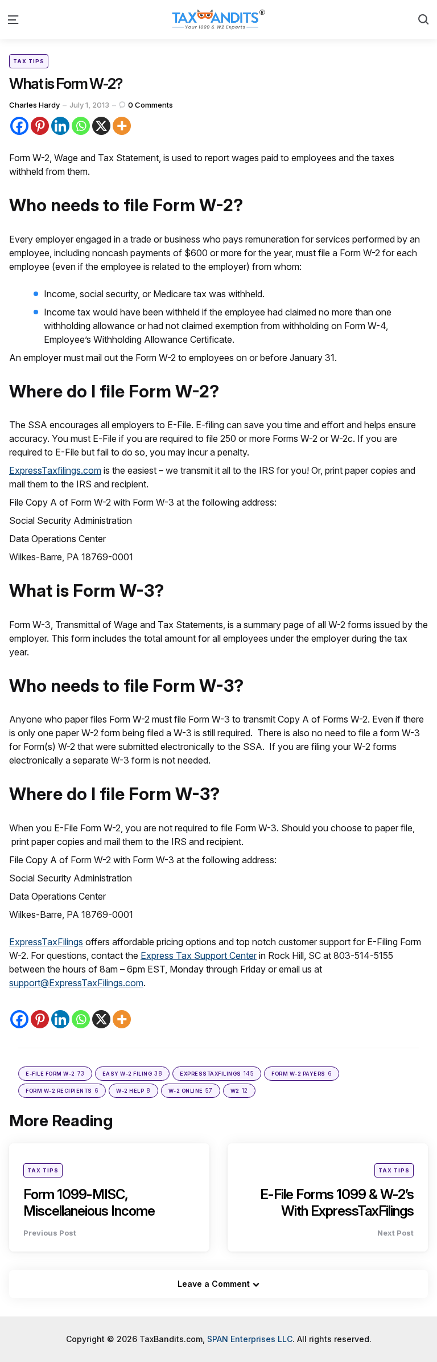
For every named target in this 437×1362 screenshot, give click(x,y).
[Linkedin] (60, 126)
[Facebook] (19, 126)
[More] (122, 126)
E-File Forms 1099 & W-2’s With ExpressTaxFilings (337, 1202)
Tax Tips (28, 61)
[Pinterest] (40, 126)
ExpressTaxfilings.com (55, 470)
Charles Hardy (34, 104)
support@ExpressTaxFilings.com (76, 982)
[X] (101, 126)
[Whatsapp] (81, 126)
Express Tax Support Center (199, 955)
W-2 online (190, 1090)
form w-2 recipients (62, 1090)
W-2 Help (133, 1090)
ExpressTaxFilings (46, 941)
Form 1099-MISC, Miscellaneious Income (89, 1202)
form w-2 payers (301, 1073)
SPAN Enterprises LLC (249, 1339)
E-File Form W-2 (55, 1073)
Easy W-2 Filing (132, 1073)
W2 (239, 1090)
